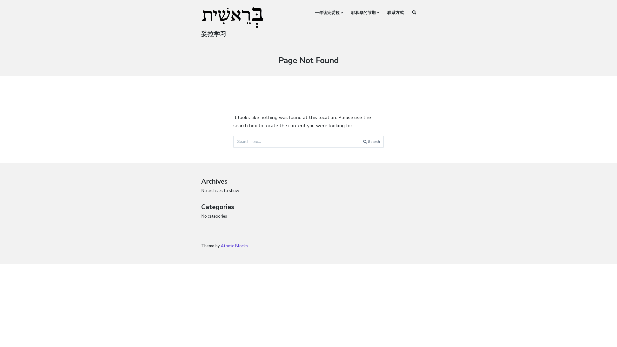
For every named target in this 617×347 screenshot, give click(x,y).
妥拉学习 (213, 34)
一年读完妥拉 (327, 12)
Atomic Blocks (234, 246)
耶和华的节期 (363, 12)
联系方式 (395, 12)
